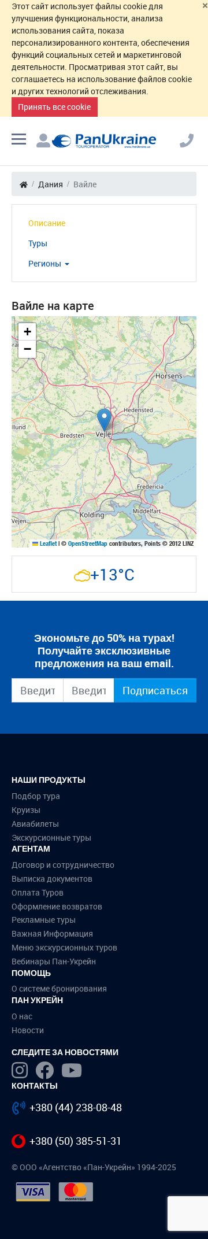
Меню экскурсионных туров (64, 947)
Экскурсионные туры (51, 837)
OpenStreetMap (87, 543)
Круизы (26, 809)
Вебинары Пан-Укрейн (54, 961)
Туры (37, 243)
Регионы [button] (45, 263)
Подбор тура (36, 795)
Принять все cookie (54, 106)
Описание (46, 222)
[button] (104, 420)
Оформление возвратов (57, 906)
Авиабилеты (35, 823)
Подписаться (155, 690)
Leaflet (47, 543)
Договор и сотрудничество (63, 864)
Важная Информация (52, 933)
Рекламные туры (44, 919)
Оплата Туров (38, 892)
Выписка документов (52, 878)
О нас (22, 1016)
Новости (28, 1030)
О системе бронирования (59, 988)
